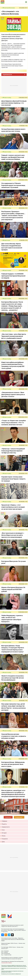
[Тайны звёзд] (2, 8)
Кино (3, 830)
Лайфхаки (4, 821)
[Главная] (3, 916)
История (4, 833)
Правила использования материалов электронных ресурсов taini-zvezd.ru (12, 971)
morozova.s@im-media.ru (6, 962)
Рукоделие (5, 838)
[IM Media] (10, 916)
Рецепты (4, 824)
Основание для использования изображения (11, 973)
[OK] (6, 935)
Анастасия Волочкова (9, 8)
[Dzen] (12, 935)
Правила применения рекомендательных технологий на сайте (13, 969)
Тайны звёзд (2, 2)
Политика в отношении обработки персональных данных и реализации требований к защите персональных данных (14, 966)
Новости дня (7, 240)
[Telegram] (9, 935)
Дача (3, 841)
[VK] (2, 935)
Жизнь (3, 836)
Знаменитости (6, 827)
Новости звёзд (7, 97)
